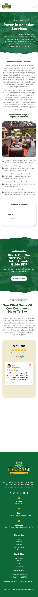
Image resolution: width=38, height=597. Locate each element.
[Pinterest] (27, 493)
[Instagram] (20, 493)
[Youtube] (17, 493)
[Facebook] (10, 493)
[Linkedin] (24, 493)
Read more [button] (10, 382)
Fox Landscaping (19, 20)
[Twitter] (13, 493)
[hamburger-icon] (34, 6)
